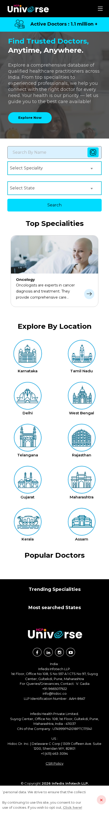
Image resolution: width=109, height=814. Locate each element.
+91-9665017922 (54, 689)
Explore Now (30, 117)
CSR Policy (54, 763)
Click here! (72, 807)
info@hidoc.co (55, 693)
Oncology (25, 279)
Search (54, 205)
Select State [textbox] (22, 188)
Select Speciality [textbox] (26, 168)
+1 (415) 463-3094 (54, 753)
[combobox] (52, 168)
